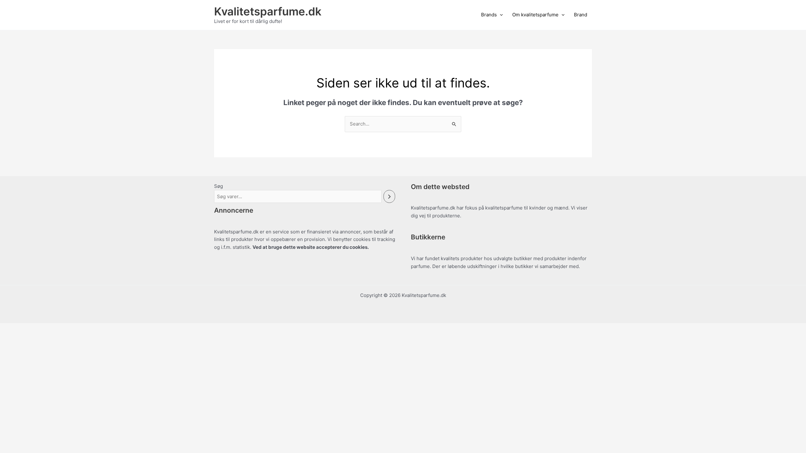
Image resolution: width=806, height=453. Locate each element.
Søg (218, 186)
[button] (500, 15)
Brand (580, 15)
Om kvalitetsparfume (535, 15)
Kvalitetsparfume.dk (267, 11)
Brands (489, 15)
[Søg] (389, 196)
